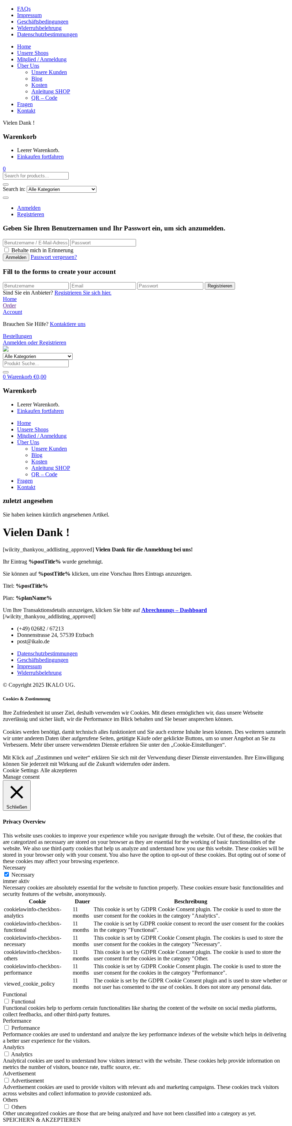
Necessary (23, 875)
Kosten (39, 85)
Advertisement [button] (19, 1073)
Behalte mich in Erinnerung (42, 250)
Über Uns (28, 66)
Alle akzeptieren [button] (58, 770)
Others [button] (10, 1100)
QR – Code (44, 98)
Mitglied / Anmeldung (42, 59)
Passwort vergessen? (54, 257)
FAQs (24, 9)
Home (24, 46)
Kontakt (26, 111)
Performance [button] (17, 1021)
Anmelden (29, 208)
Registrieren (30, 214)
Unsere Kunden (49, 72)
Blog (36, 79)
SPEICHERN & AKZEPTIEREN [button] (42, 1120)
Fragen (25, 104)
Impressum (29, 15)
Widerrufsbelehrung (39, 28)
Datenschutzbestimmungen (47, 34)
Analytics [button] (13, 1047)
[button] (4, 169)
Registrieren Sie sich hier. (82, 293)
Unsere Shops (32, 53)
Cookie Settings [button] (20, 770)
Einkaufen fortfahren (40, 157)
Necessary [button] (14, 868)
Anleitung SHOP (50, 91)
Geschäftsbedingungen (42, 22)
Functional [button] (15, 994)
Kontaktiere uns (67, 324)
